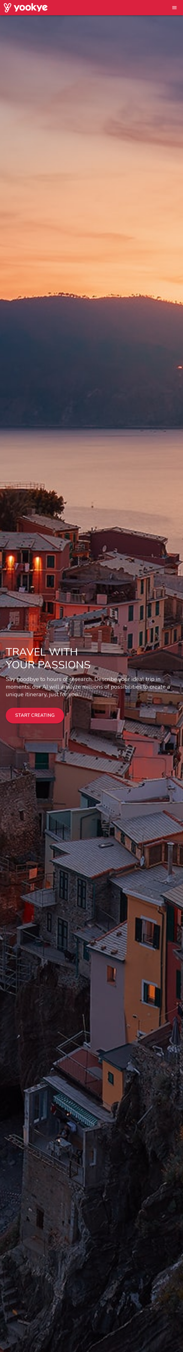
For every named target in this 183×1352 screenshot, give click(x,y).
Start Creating (35, 715)
